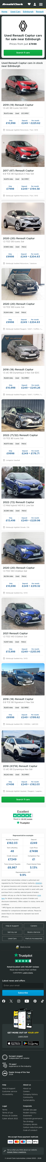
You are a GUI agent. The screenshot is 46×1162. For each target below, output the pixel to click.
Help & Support (12, 926)
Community (28, 1097)
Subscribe (23, 993)
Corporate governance (32, 1119)
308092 (39, 883)
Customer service (9, 1091)
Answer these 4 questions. (16, 1152)
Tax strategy (28, 1121)
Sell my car (12, 932)
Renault (40, 12)
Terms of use (7, 1113)
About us (27, 1088)
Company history (30, 1094)
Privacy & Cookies (9, 1116)
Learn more (23, 1036)
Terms (4, 1110)
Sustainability (29, 1100)
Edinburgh (28, 12)
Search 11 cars (23, 53)
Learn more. (28, 973)
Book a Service (33, 932)
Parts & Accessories (33, 939)
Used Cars (15, 12)
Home (4, 12)
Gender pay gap (30, 1110)
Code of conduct (30, 1130)
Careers (34, 926)
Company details (30, 1124)
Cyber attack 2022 (10, 1119)
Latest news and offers (13, 981)
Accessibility (7, 1094)
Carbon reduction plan (32, 1127)
